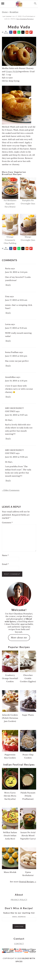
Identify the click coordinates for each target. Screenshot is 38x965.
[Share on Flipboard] (31, 32)
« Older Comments (10, 490)
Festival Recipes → (27, 882)
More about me (19, 637)
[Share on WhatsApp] (19, 32)
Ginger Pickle (12, 72)
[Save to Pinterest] (15, 32)
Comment (7, 523)
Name (5, 555)
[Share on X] (23, 32)
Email (5, 564)
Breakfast (14, 12)
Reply (8, 285)
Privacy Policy (19, 900)
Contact (19, 944)
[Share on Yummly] (27, 32)
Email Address (19, 917)
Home (5, 12)
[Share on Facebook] (11, 32)
